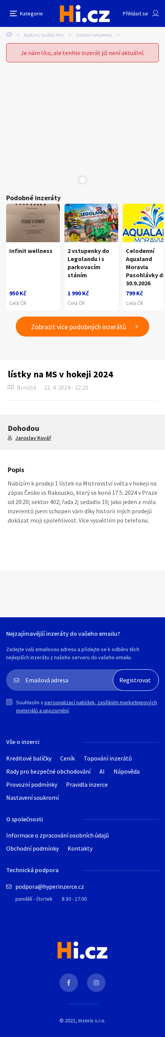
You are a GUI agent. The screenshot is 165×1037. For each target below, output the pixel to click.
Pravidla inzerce (87, 784)
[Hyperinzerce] (85, 13)
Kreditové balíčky (28, 758)
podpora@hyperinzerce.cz (49, 886)
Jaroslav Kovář (33, 437)
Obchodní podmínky (32, 848)
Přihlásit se (135, 13)
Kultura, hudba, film (44, 35)
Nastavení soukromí (32, 797)
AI (102, 771)
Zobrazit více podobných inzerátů (78, 326)
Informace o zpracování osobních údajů (57, 835)
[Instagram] (96, 982)
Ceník (67, 758)
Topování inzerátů (108, 758)
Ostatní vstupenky (94, 35)
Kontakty (80, 848)
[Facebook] (68, 982)
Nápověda (127, 771)
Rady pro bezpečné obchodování (48, 771)
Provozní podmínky (31, 784)
